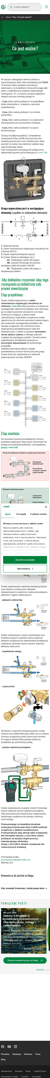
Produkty (5, 1054)
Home (8, 17)
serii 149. (43, 152)
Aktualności (6, 1071)
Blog (14, 17)
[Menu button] (46, 7)
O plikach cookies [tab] (38, 514)
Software (28, 1054)
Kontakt (18, 1071)
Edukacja (17, 1054)
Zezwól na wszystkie (25, 560)
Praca (28, 1071)
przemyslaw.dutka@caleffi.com (15, 860)
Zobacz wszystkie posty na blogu (23, 960)
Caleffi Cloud (40, 1071)
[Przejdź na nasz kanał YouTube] (9, 1046)
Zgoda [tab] (8, 514)
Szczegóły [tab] (21, 514)
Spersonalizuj (23, 568)
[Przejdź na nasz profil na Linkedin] (15, 1046)
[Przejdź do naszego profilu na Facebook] (3, 1046)
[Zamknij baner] (46, 507)
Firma (37, 1054)
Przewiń (40, 970)
